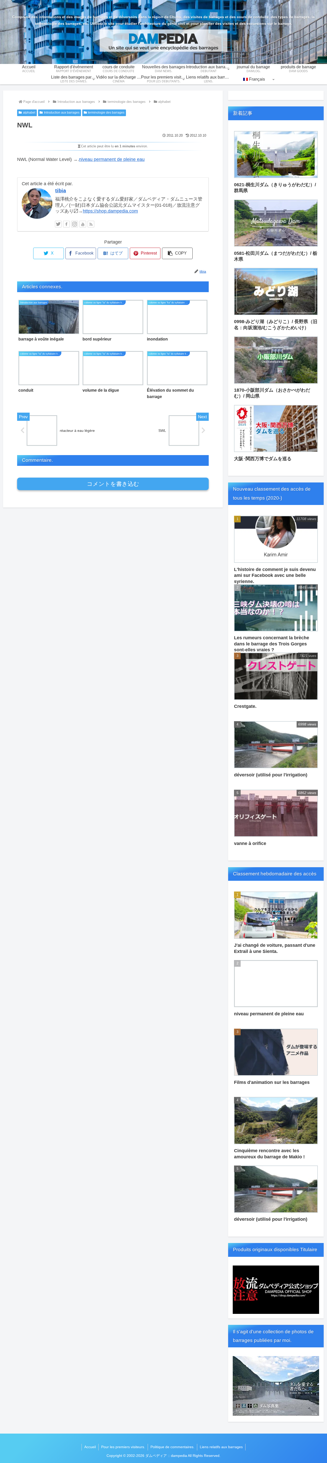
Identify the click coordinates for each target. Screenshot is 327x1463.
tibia (60, 190)
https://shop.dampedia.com (110, 211)
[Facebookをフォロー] (66, 224)
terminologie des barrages (106, 112)
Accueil (90, 1447)
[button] (177, 253)
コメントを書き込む (113, 484)
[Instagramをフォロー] (74, 224)
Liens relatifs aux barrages (221, 1447)
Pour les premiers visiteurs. (123, 1447)
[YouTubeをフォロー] (82, 224)
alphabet (29, 112)
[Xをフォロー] (58, 224)
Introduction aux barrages (61, 112)
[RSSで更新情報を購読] (91, 224)
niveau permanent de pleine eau (112, 159)
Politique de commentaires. (172, 1447)
